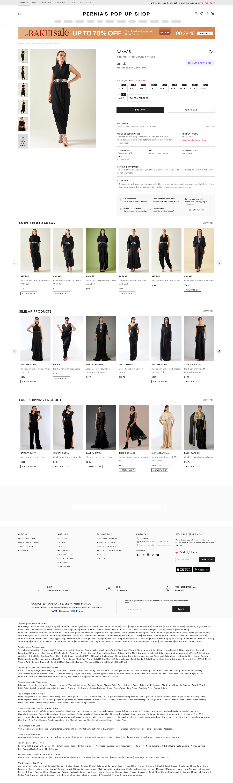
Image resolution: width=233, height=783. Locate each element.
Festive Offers (160, 688)
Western (167, 700)
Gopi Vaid (144, 638)
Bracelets (49, 711)
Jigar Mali (99, 641)
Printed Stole (120, 720)
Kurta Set (90, 729)
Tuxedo (50, 700)
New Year (165, 757)
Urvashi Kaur (181, 641)
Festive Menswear (38, 702)
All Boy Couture (198, 746)
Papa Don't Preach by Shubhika (32, 632)
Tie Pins (106, 696)
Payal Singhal (56, 635)
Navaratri (76, 757)
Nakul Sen (170, 629)
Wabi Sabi (191, 650)
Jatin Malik (34, 656)
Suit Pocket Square (120, 696)
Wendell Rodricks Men (28, 662)
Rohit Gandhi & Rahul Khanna (181, 632)
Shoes (78, 717)
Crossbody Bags (188, 717)
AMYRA (200, 673)
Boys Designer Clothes (28, 737)
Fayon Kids (23, 746)
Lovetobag (97, 673)
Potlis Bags (110, 717)
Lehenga (44, 729)
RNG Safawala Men (120, 659)
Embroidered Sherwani (94, 737)
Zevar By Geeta (171, 670)
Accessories (108, 700)
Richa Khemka (81, 641)
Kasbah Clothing (184, 656)
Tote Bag (33, 720)
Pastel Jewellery (84, 714)
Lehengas (22, 685)
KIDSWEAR (60, 2)
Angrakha (59, 700)
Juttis (100, 717)
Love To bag (89, 670)
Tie (83, 702)
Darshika (101, 653)
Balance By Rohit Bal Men (52, 662)
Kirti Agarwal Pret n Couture (31, 749)
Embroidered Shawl (103, 720)
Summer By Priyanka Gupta (198, 626)
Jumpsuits (50, 688)
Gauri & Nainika (88, 629)
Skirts (32, 688)
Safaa (71, 641)
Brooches (90, 702)
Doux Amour (109, 673)
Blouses (93, 688)
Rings (58, 711)
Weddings (139, 757)
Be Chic (162, 673)
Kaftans (127, 685)
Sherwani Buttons (189, 696)
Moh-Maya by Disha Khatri (54, 670)
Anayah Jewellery (81, 673)
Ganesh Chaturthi (101, 757)
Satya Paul (65, 626)
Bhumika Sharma (198, 635)
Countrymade (61, 650)
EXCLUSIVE (61, 542)
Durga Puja (116, 757)
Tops (120, 685)
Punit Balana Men (162, 653)
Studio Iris (127, 641)
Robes (142, 696)
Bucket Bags (203, 717)
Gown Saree (120, 688)
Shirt (124, 737)
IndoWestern (178, 700)
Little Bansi (45, 746)
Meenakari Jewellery (27, 714)
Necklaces (23, 711)
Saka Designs (183, 746)
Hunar (159, 670)
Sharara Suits (78, 729)
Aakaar (123, 51)
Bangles (66, 711)
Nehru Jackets (65, 737)
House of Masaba (158, 638)
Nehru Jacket (35, 696)
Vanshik (133, 650)
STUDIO (72, 2)
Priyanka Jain (109, 638)
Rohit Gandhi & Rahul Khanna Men (147, 659)
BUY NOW (140, 109)
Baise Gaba (23, 629)
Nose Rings (87, 711)
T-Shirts (158, 696)
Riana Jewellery (64, 673)
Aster (152, 670)
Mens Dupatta (84, 700)
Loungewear (121, 700)
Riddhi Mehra (121, 632)
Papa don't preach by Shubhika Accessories (38, 676)
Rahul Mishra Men (102, 659)
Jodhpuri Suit (39, 700)
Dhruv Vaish (47, 650)
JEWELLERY (46, 2)
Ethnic (158, 700)
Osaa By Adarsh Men (174, 626)
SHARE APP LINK (207, 559)
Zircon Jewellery (67, 714)
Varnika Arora (75, 670)
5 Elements (152, 673)
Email (182, 552)
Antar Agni (77, 626)
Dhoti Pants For (137, 729)
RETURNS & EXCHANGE (106, 542)
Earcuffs (120, 711)
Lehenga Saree (105, 688)
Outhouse (124, 670)
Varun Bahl (135, 635)
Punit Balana (69, 632)
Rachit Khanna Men (71, 656)
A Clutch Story (123, 673)
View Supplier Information (194, 140)
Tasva (21, 650)
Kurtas (63, 696)
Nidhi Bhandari (138, 673)
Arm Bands (157, 711)
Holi (28, 757)
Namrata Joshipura (179, 635)
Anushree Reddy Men (50, 656)
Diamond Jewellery (120, 714)
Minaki (52, 673)
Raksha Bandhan (63, 757)
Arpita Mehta (175, 638)
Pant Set (52, 702)
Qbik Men (22, 656)
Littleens (171, 746)
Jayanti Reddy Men (75, 662)
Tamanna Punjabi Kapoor (146, 641)
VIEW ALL (208, 223)
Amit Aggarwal (161, 635)
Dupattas (72, 688)
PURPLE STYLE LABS (26, 538)
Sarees (53, 685)
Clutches (121, 717)
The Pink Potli (103, 670)
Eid (51, 757)
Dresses (91, 685)
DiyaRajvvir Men (136, 656)
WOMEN (24, 2)
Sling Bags (173, 717)
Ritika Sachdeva (93, 676)
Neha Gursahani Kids (156, 746)
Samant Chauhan (26, 638)
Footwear (75, 702)
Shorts (150, 696)
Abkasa (94, 656)
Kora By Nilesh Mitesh (117, 662)
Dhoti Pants (167, 685)
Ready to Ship (145, 688)
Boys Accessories (172, 737)
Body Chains (144, 711)
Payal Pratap (55, 632)
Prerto (106, 676)
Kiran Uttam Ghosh (129, 629)
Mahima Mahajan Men (28, 659)
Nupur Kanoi (182, 629)
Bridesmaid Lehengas (150, 685)
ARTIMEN (85, 656)
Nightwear (83, 688)
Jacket (110, 737)
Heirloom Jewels (180, 711)
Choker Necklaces (41, 717)
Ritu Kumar (150, 632)
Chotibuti (56, 746)
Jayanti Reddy (103, 629)
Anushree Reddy (91, 626)
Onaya (75, 629)
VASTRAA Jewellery (140, 670)
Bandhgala (71, 700)
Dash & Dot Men (32, 650)
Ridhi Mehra (36, 629)
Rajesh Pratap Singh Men (116, 650)
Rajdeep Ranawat (84, 632)
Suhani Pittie (79, 676)
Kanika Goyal (95, 638)
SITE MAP (101, 559)
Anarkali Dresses (111, 729)
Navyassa (100, 746)
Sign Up (181, 609)
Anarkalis (33, 685)
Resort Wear (197, 685)
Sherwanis (81, 685)
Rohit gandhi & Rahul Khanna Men (154, 650)
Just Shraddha (25, 673)
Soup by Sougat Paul (127, 638)
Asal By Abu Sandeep (110, 626)
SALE (59, 546)
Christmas (128, 757)
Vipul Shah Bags (187, 673)
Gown (99, 685)
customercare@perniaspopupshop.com (156, 545)
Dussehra (87, 757)
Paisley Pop (66, 676)
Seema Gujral (202, 632)
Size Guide (140, 80)
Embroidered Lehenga (60, 729)
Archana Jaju (60, 641)
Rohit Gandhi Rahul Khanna (92, 635)
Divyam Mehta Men (94, 650)
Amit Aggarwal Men (180, 653)
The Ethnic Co (61, 653)
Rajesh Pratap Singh (104, 632)
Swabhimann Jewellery (191, 670)
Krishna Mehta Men (127, 653)
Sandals (86, 717)
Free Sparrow (138, 746)
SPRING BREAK (204, 659)
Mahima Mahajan (148, 629)
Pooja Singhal (52, 626)
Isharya (36, 670)
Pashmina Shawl (85, 720)
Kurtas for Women (66, 685)
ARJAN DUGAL (121, 656)
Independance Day (39, 757)
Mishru (161, 629)
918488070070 (207, 3)
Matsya (201, 638)
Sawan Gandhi (189, 638)
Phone (194, 552)
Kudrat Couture (201, 656)
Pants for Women (182, 685)
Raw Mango (24, 626)
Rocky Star (158, 626)
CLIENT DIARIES (63, 567)
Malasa (34, 641)
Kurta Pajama (24, 700)
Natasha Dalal (37, 626)
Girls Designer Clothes (28, 729)
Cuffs (41, 711)
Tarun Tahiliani (41, 635)
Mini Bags (22, 720)
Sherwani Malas (136, 700)
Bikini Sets (23, 688)
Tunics (135, 685)
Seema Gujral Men (173, 659)
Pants (76, 696)
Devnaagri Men (145, 653)
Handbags (131, 717)
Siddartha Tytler (25, 635)
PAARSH (57, 659)
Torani (210, 638)
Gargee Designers (154, 656)
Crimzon (114, 676)
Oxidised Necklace (60, 717)
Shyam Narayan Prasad (76, 638)
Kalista (115, 629)
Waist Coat (95, 696)
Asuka (200, 650)
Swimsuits (61, 688)
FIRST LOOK (85, 2)
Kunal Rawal (24, 653)
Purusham (74, 653)
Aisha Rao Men (106, 656)
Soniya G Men (189, 659)
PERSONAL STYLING (65, 559)
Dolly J (125, 626)
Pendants (194, 711)
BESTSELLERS (62, 538)
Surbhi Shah (41, 638)
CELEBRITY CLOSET (65, 554)
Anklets (167, 711)
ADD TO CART (191, 109)
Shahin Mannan (166, 641)
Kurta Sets (43, 685)
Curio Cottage (25, 670)
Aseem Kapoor (195, 641)
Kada (71, 717)
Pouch (140, 717)
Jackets (40, 688)
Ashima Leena (113, 635)
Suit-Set (176, 696)
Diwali (21, 757)
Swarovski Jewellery (48, 714)
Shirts (45, 696)
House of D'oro (40, 673)
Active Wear (63, 702)
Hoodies (134, 696)
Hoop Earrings (25, 717)
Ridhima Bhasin (136, 632)
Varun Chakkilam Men (95, 662)
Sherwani (54, 696)
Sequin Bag (58, 720)
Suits (70, 696)
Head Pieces (131, 711)
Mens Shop (23, 702)
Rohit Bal (161, 632)
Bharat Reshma (88, 653)
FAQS (99, 554)
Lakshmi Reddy (69, 746)
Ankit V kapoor (76, 650)
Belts (94, 717)
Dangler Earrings (174, 714)
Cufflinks (149, 700)
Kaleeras (110, 711)
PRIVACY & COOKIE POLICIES (109, 550)
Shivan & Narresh (63, 629)
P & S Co (34, 746)
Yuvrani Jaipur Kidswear (118, 746)
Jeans (202, 696)
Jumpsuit (97, 700)
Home (21, 43)
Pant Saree (132, 688)
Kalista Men (170, 656)
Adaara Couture (113, 641)
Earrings (33, 711)
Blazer (118, 737)
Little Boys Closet (86, 746)
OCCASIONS (62, 563)
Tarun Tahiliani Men (200, 653)
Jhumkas (188, 714)
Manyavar (48, 629)
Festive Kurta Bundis (195, 700)
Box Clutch (71, 720)
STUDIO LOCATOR (25, 546)
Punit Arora (87, 659)
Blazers (167, 696)
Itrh (91, 641)
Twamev (35, 653)
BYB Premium (52, 749)
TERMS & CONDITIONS (106, 546)
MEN (34, 2)
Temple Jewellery (102, 714)
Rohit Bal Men (177, 650)
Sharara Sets (110, 685)
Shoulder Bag (45, 720)
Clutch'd (115, 670)
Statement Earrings (156, 714)
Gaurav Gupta (71, 635)
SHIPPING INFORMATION (107, 538)
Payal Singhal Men (71, 659)
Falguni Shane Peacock (140, 626)
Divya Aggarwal (56, 638)
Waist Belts (150, 717)
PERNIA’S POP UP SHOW (28, 542)
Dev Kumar (111, 653)
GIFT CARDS (62, 550)
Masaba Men (47, 659)
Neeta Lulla (147, 635)
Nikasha (125, 635)
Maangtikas (99, 711)
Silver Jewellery (138, 714)
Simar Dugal (24, 641)
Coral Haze (173, 673)
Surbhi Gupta (46, 641)
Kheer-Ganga (47, 653)
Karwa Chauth (152, 757)
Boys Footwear (155, 737)
